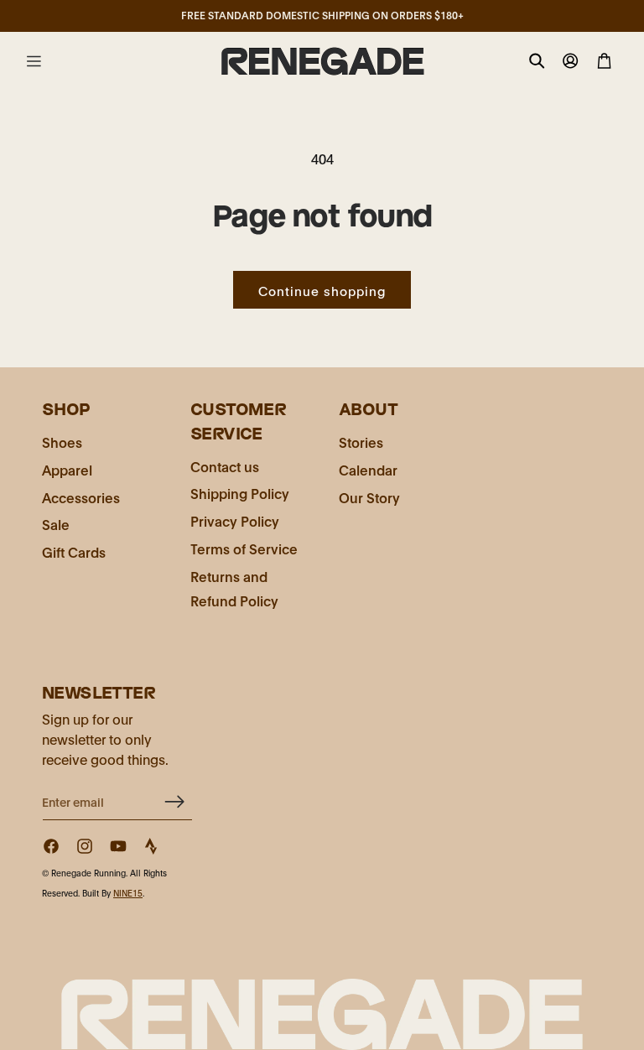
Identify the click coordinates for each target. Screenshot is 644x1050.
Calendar (368, 469)
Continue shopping (322, 290)
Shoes (62, 441)
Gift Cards (74, 551)
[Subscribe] (173, 801)
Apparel (67, 469)
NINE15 (128, 892)
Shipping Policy (239, 493)
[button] (33, 61)
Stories (361, 441)
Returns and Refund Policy (234, 588)
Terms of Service (244, 548)
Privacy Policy (234, 520)
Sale (56, 524)
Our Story (369, 497)
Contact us (224, 466)
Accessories (81, 497)
